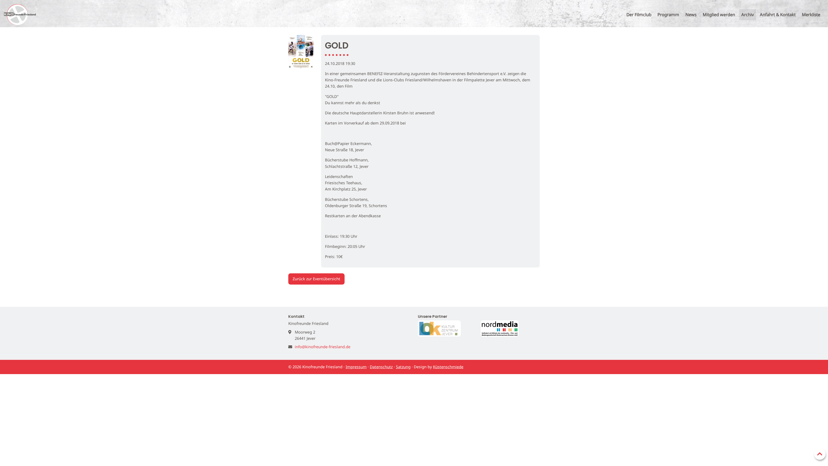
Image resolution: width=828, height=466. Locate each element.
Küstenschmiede (448, 366)
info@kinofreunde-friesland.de (322, 346)
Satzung (403, 366)
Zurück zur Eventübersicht (316, 278)
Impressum (356, 366)
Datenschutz (381, 366)
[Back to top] (820, 454)
